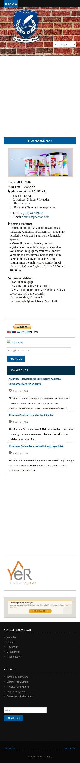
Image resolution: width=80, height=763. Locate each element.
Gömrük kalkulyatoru (18, 681)
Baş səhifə (9, 747)
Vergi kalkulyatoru (16, 691)
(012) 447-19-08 (33, 213)
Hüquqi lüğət (13, 656)
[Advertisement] (40, 93)
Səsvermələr (13, 651)
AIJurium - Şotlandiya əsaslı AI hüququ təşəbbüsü (36, 446)
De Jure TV (13, 646)
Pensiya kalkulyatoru (18, 686)
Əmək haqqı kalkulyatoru (20, 696)
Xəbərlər (11, 637)
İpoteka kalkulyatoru (17, 676)
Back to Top (70, 747)
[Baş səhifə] (26, 25)
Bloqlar (10, 642)
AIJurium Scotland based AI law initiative (31, 415)
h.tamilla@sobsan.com (35, 217)
